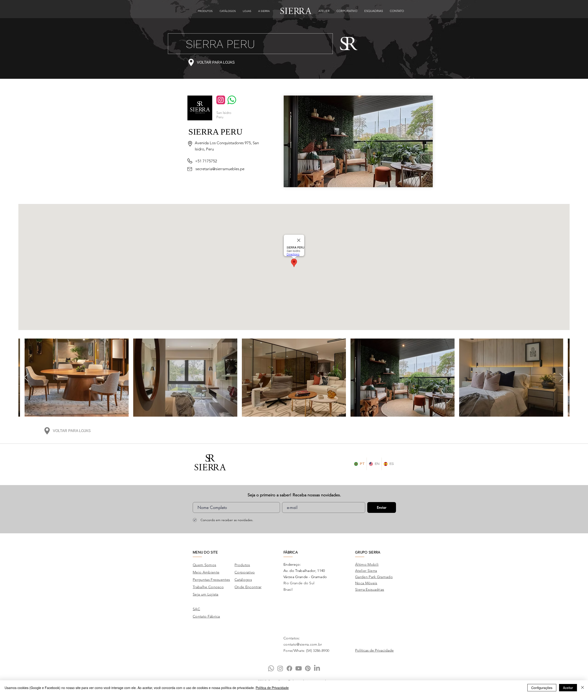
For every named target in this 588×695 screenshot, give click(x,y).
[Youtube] (298, 668)
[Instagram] (280, 668)
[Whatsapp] (271, 668)
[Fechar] (582, 687)
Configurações (541, 687)
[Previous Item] (26, 377)
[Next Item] (561, 377)
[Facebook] (289, 668)
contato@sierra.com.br (302, 644)
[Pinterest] (307, 668)
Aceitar (568, 687)
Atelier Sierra (366, 570)
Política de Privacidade (272, 687)
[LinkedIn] (317, 668)
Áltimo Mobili (367, 564)
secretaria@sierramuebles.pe (219, 169)
